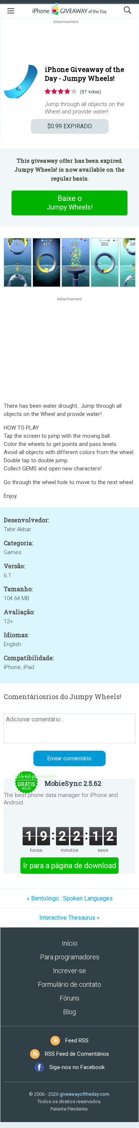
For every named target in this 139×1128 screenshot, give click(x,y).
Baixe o (70, 202)
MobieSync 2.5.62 (72, 783)
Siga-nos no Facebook (77, 1067)
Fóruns (69, 998)
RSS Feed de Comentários (77, 1054)
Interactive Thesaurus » (69, 917)
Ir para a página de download (69, 865)
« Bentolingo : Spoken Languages (70, 898)
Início (69, 943)
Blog (69, 1012)
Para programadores (69, 957)
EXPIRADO (69, 126)
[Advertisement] (69, 43)
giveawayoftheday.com (84, 1094)
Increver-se (69, 971)
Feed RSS (77, 1040)
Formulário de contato (69, 984)
